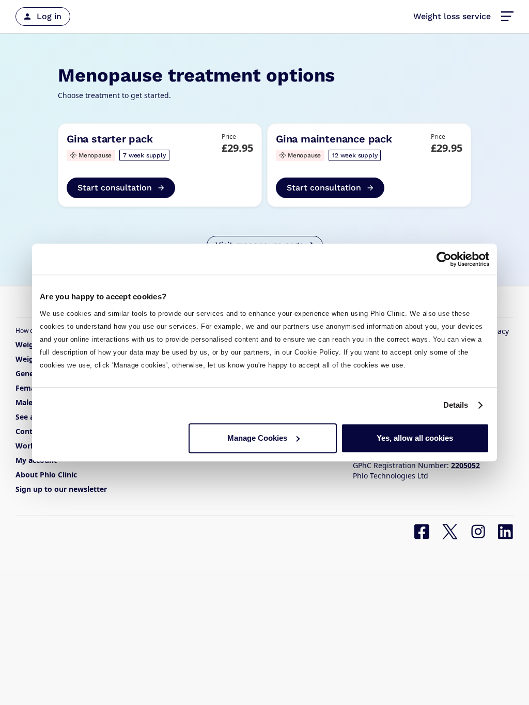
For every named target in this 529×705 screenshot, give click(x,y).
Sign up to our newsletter (61, 489)
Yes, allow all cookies (415, 438)
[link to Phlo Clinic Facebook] (422, 531)
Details (456, 404)
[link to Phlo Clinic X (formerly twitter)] (450, 531)
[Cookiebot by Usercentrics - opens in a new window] (444, 259)
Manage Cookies (257, 438)
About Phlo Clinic (46, 474)
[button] (507, 16)
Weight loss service (452, 16)
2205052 (465, 465)
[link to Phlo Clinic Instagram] (478, 531)
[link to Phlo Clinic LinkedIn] (506, 531)
